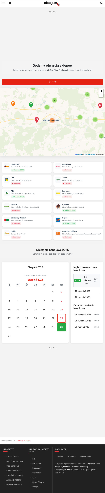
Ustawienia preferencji (79, 467)
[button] (37, 120)
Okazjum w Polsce (14, 484)
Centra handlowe (13, 470)
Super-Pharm (38, 482)
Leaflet (79, 155)
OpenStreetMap (90, 155)
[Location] (10, 3)
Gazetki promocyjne (14, 461)
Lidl (33, 459)
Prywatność (85, 457)
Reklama (72, 457)
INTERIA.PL (68, 470)
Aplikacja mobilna (13, 480)
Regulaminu (91, 464)
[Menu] (3, 3)
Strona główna (6, 441)
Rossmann (37, 468)
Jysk (34, 477)
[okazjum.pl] (52, 3)
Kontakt (60, 457)
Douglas (35, 487)
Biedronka (36, 463)
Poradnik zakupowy (14, 475)
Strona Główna (12, 457)
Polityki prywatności (62, 467)
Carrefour (36, 473)
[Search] (101, 3)
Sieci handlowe (12, 466)
